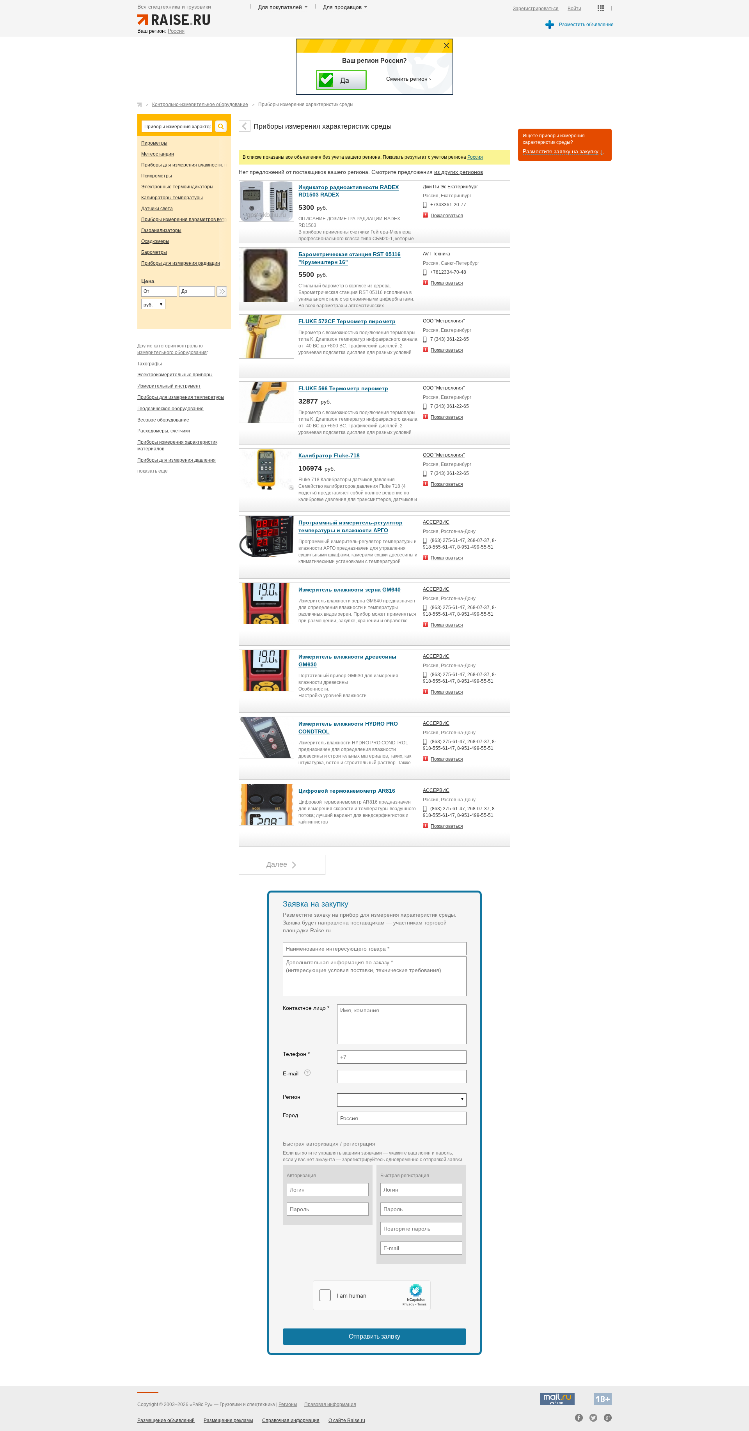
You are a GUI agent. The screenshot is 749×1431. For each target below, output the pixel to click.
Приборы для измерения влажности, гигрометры (195, 165)
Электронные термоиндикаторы (177, 187)
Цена (147, 281)
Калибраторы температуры (172, 197)
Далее (276, 864)
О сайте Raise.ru (346, 1420)
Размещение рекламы (228, 1420)
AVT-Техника (436, 254)
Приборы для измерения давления (176, 460)
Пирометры (154, 143)
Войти (574, 8)
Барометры (154, 252)
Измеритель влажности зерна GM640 (349, 589)
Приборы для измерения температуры (180, 397)
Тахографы (149, 364)
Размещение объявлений (166, 1420)
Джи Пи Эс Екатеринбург (450, 187)
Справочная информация (290, 1420)
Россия (475, 157)
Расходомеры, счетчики (163, 431)
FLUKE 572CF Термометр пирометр (347, 321)
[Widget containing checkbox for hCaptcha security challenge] (372, 1295)
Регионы (288, 1404)
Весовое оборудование (163, 420)
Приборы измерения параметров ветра (185, 219)
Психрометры (156, 176)
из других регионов (458, 172)
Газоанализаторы (161, 230)
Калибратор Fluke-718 (329, 455)
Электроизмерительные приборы (175, 374)
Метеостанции (157, 154)
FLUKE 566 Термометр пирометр (343, 388)
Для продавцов (342, 7)
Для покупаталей (280, 7)
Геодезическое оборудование (170, 408)
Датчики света (157, 208)
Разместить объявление (586, 24)
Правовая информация (330, 1404)
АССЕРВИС (436, 522)
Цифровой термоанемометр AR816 (346, 791)
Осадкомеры (155, 241)
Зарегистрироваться (536, 8)
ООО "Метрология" (444, 321)
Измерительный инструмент (169, 386)
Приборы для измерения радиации (180, 263)
